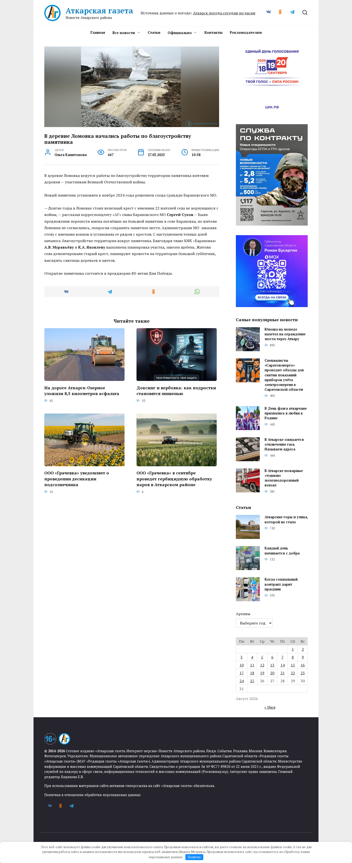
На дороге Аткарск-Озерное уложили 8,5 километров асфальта (81, 390)
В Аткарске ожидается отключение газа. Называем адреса (284, 444)
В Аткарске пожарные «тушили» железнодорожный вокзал (284, 477)
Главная (97, 32)
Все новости (123, 32)
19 (262, 673)
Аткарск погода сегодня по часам (224, 13)
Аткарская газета (99, 11)
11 (252, 665)
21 (282, 673)
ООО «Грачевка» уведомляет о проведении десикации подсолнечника (76, 478)
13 (272, 665)
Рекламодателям (246, 32)
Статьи (154, 32)
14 (282, 665)
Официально (180, 32)
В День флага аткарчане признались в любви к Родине (286, 413)
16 (303, 665)
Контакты (213, 32)
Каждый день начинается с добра (282, 550)
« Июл (269, 707)
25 (252, 680)
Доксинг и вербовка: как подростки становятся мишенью (176, 390)
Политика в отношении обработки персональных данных (92, 795)
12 (262, 665)
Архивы (243, 613)
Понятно (194, 857)
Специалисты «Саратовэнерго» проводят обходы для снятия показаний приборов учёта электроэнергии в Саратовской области (284, 375)
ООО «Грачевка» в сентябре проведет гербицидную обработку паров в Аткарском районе (174, 478)
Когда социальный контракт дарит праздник (281, 584)
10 (241, 665)
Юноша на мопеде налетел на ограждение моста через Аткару (285, 334)
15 (293, 665)
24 (241, 680)
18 (252, 673)
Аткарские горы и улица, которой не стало (286, 519)
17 (241, 673)
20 (272, 673)
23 (303, 673)
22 (293, 673)
